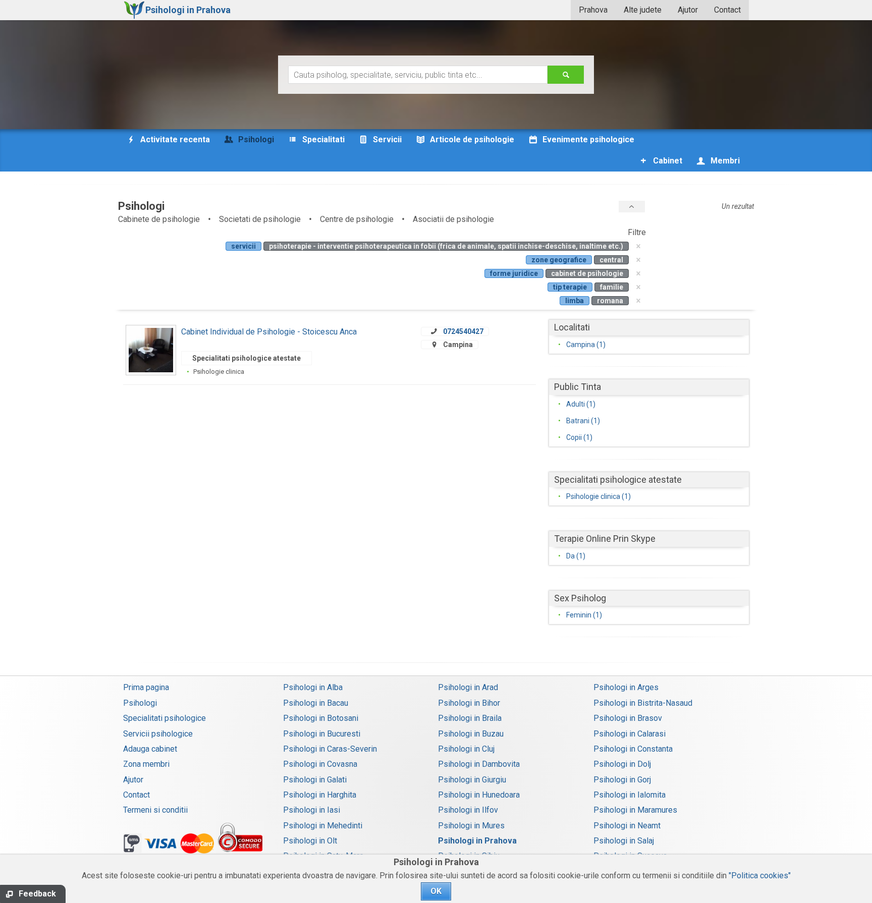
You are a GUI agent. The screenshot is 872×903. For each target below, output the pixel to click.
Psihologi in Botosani (320, 718)
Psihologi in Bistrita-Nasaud (642, 703)
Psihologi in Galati (315, 779)
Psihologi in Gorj (622, 779)
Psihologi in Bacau (315, 703)
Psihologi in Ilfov (468, 810)
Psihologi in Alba (313, 687)
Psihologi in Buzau (471, 734)
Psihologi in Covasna (320, 764)
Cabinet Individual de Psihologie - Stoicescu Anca (269, 331)
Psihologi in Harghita (319, 795)
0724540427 (463, 331)
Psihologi (140, 703)
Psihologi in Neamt (627, 825)
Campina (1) (586, 345)
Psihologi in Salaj (623, 840)
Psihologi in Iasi (311, 810)
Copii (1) (579, 437)
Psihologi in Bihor (469, 703)
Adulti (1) (580, 404)
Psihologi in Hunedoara (479, 795)
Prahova (593, 10)
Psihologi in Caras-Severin (330, 749)
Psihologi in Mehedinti (322, 825)
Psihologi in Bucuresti (321, 734)
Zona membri (146, 764)
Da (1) (575, 556)
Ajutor (688, 10)
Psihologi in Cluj (466, 749)
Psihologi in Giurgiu (472, 779)
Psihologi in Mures (471, 825)
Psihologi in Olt (310, 840)
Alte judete (643, 10)
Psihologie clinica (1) (598, 496)
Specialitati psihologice (164, 718)
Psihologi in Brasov (627, 718)
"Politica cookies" (760, 875)
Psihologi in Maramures (635, 810)
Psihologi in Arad (468, 687)
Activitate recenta (174, 139)
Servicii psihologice (158, 734)
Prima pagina (146, 687)
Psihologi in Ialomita (629, 795)
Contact (727, 10)
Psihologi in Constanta (633, 749)
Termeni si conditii (155, 810)
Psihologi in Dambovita (479, 764)
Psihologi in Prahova (477, 840)
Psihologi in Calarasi (629, 734)
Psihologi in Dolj (622, 764)
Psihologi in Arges (626, 687)
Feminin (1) (584, 615)
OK (436, 891)
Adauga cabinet (150, 749)
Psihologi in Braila (470, 718)
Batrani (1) (583, 421)
